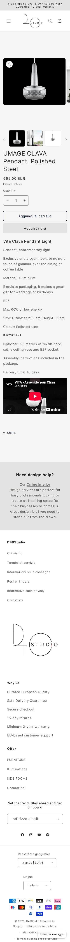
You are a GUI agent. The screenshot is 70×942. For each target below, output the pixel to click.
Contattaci (15, 600)
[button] (8, 21)
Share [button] (11, 433)
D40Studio (32, 921)
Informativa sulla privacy (26, 591)
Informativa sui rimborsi (42, 926)
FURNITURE (16, 760)
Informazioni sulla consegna (28, 572)
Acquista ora (35, 228)
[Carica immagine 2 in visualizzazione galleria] (35, 138)
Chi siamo (14, 553)
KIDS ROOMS (17, 778)
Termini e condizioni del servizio (37, 938)
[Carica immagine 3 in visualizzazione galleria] (53, 138)
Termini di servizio (21, 562)
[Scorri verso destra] (66, 139)
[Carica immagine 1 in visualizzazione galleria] (17, 138)
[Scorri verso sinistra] (4, 139)
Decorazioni (16, 788)
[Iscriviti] (58, 819)
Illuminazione (17, 769)
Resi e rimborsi (18, 581)
